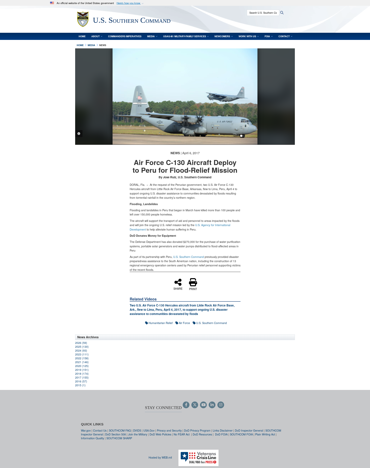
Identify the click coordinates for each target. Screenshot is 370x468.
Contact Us (100, 430)
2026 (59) (81, 343)
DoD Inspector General (249, 430)
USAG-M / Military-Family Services (184, 36)
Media (151, 36)
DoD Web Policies (160, 434)
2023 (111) (82, 354)
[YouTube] (203, 405)
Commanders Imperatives (124, 36)
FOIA (267, 36)
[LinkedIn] (212, 405)
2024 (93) (81, 350)
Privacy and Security (169, 430)
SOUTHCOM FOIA (241, 434)
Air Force (184, 323)
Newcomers (222, 36)
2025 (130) (82, 346)
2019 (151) (82, 370)
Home (82, 36)
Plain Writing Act (265, 434)
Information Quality (92, 438)
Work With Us (247, 36)
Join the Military (137, 434)
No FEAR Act (182, 434)
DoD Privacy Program (197, 430)
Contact (284, 36)
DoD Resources (202, 434)
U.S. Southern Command (188, 257)
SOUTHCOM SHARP (119, 438)
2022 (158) (82, 358)
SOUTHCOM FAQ (120, 430)
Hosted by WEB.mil (160, 457)
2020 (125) (82, 366)
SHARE (177, 288)
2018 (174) (82, 373)
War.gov (86, 430)
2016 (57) (81, 381)
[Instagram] (220, 405)
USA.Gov (149, 430)
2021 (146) (82, 362)
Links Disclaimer (223, 430)
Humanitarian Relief (161, 323)
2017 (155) (82, 377)
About (95, 36)
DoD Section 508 (115, 434)
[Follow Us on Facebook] (186, 405)
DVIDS (137, 430)
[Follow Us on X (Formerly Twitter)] (194, 405)
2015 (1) (80, 385)
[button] (130, 3)
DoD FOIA (221, 434)
